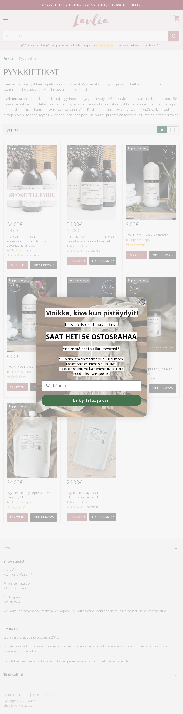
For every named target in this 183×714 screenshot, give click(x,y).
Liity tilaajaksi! (91, 400)
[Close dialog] (142, 302)
